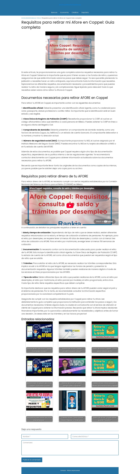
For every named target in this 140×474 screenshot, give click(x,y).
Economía (64, 12)
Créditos (75, 12)
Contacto (63, 470)
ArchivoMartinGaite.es (70, 4)
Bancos (54, 12)
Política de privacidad (73, 470)
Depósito (85, 12)
